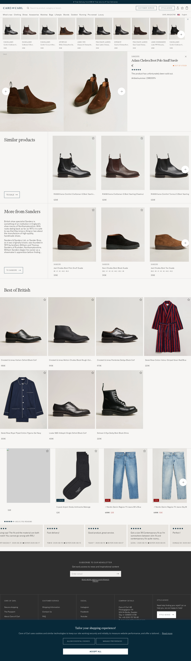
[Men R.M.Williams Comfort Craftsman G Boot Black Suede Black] (177, 29)
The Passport (9, 612)
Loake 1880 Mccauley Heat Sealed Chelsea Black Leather (157, 45)
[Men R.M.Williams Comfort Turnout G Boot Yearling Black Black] (48, 29)
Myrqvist (117, 42)
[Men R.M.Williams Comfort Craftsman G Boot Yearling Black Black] (11, 29)
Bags (51, 15)
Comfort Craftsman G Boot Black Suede (176, 45)
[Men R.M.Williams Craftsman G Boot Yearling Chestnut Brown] (29, 29)
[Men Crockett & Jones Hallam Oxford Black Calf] (23, 326)
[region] (95, 536)
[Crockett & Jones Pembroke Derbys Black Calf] (119, 357)
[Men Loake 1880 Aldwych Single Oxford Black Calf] (71, 399)
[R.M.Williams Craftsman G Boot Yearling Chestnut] (123, 191)
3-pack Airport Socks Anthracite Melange (73, 507)
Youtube (84, 616)
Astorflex (63, 42)
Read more (167, 633)
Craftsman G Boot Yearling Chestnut (27, 45)
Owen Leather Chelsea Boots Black (102, 45)
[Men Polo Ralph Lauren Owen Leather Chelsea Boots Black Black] (103, 29)
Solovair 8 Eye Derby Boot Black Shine (113, 433)
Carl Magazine (169, 15)
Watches (44, 15)
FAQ (44, 616)
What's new (7, 15)
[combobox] (184, 15)
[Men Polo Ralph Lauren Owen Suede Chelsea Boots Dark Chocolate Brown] (140, 29)
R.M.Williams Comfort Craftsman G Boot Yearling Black (74, 194)
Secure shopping (11, 607)
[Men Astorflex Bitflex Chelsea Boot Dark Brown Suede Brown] (66, 29)
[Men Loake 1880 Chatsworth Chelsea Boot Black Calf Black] (85, 29)
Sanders (135, 56)
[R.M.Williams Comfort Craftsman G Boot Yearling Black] (74, 191)
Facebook (84, 612)
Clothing (17, 15)
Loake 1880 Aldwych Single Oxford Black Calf (68, 433)
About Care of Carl (12, 616)
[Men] (28, 475)
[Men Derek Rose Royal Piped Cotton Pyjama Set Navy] (23, 399)
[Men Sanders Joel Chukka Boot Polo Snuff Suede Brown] (74, 234)
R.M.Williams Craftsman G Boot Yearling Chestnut (123, 194)
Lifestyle (58, 15)
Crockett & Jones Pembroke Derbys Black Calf (116, 360)
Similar (19, 139)
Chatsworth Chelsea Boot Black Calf (85, 45)
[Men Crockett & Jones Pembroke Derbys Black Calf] (119, 326)
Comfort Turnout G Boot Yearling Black (48, 45)
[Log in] (178, 8)
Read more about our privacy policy (95, 580)
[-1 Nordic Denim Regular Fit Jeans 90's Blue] (125, 504)
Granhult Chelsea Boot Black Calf (121, 45)
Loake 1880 (81, 42)
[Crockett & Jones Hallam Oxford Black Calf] (23, 357)
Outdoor (74, 15)
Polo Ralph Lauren (103, 42)
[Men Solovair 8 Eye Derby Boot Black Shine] (119, 399)
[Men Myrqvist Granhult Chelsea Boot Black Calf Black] (122, 29)
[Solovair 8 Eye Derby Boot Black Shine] (119, 430)
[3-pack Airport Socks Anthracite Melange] (77, 504)
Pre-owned (92, 15)
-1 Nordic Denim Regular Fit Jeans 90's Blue (123, 507)
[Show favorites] (182, 8)
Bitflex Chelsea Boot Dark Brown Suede (66, 45)
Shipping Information (51, 607)
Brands (66, 15)
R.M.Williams (8, 42)
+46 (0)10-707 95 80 (130, 617)
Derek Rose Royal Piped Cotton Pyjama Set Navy (21, 433)
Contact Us (47, 612)
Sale (5, 54)
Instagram (85, 607)
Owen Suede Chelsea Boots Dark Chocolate (139, 45)
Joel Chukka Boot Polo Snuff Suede (68, 268)
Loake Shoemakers (158, 42)
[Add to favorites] (93, 139)
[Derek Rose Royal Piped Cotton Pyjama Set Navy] (23, 430)
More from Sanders (22, 211)
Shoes (25, 15)
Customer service (146, 8)
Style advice (166, 8)
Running (82, 15)
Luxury (101, 15)
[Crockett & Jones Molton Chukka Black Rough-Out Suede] (71, 357)
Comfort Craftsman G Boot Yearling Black (10, 45)
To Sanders (12, 270)
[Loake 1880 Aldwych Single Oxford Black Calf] (71, 430)
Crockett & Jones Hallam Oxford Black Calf (19, 360)
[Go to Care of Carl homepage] (13, 8)
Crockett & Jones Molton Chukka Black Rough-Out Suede (70, 360)
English (184, 15)
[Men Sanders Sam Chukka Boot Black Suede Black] (123, 234)
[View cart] (187, 8)
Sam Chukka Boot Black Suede (115, 268)
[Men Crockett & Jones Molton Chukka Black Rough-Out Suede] (71, 326)
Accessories (34, 15)
